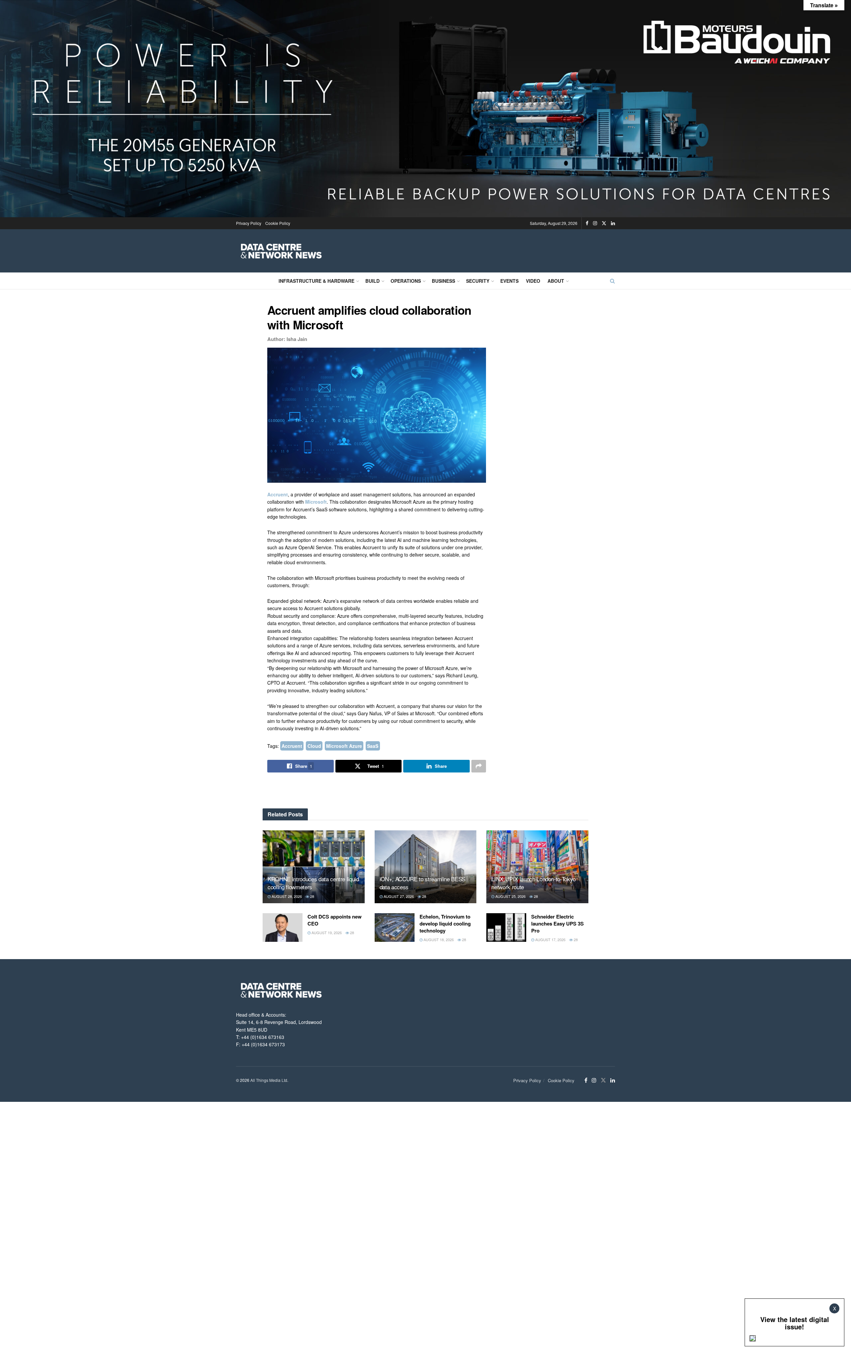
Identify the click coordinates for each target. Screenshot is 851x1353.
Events (509, 280)
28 (311, 896)
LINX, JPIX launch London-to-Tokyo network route (533, 883)
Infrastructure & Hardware (316, 280)
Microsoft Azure (344, 746)
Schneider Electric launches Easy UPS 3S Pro (557, 923)
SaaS (372, 746)
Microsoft (316, 501)
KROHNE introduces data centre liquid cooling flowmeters (313, 883)
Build (372, 280)
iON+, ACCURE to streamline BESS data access (422, 883)
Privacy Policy (248, 223)
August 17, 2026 (549, 939)
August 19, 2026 (326, 932)
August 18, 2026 (438, 939)
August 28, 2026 (286, 896)
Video (533, 280)
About (555, 280)
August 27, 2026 (398, 896)
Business (443, 280)
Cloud (314, 746)
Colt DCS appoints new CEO (334, 920)
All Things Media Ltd (268, 1080)
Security (477, 280)
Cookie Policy (277, 223)
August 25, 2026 (510, 896)
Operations (406, 280)
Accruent (277, 494)
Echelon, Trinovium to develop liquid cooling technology (445, 923)
